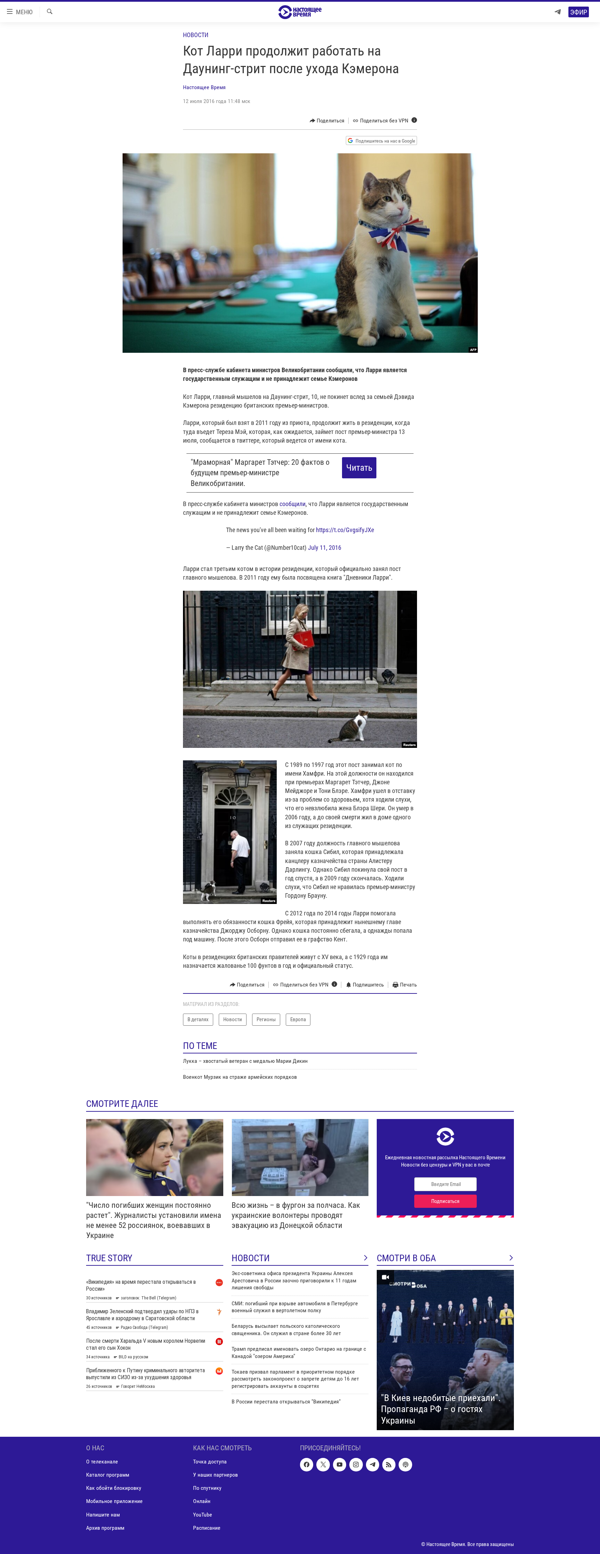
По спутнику (207, 1488)
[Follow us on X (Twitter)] (323, 1464)
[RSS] (388, 1464)
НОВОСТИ (251, 1258)
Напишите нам (103, 1514)
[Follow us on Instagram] (355, 1464)
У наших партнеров (215, 1475)
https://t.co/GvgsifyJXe (345, 529)
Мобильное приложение (114, 1501)
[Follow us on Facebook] (306, 1464)
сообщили (293, 503)
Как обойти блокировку (113, 1488)
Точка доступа (210, 1462)
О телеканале (102, 1462)
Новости (195, 35)
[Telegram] (557, 12)
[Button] (327, 120)
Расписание (206, 1528)
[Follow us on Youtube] (339, 1464)
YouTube (202, 1514)
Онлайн (201, 1501)
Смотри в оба (406, 1258)
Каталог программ (107, 1475)
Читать (359, 467)
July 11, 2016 (324, 547)
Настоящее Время (204, 87)
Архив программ (105, 1528)
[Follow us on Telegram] (372, 1464)
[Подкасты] (405, 1464)
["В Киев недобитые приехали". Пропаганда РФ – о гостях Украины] (445, 1350)
